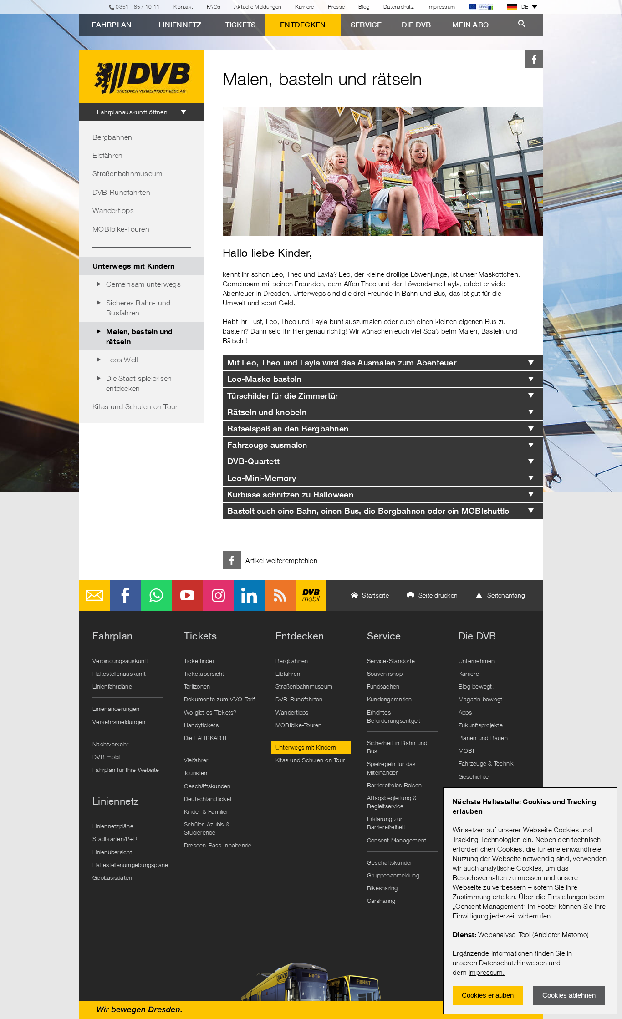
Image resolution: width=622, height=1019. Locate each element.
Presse (336, 6)
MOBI (466, 750)
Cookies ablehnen (569, 995)
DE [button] (525, 6)
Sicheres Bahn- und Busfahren (138, 308)
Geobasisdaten (112, 877)
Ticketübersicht (204, 673)
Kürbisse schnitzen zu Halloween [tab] (290, 494)
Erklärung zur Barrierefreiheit (386, 823)
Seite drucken (438, 595)
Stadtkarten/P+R (115, 838)
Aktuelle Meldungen (257, 6)
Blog (364, 6)
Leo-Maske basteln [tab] (264, 379)
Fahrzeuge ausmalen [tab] (267, 445)
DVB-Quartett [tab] (253, 461)
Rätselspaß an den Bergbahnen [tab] (287, 428)
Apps (465, 712)
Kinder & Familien (206, 811)
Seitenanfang (506, 595)
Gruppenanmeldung (393, 875)
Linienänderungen (115, 708)
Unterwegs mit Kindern (133, 265)
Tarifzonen (197, 686)
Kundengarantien (389, 699)
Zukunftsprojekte (481, 725)
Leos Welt (122, 359)
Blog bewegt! (476, 686)
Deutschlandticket (208, 798)
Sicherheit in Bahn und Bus (397, 747)
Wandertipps (113, 210)
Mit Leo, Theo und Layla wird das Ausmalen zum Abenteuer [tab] (341, 362)
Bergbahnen (112, 137)
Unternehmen (477, 660)
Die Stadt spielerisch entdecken (139, 383)
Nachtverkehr (110, 744)
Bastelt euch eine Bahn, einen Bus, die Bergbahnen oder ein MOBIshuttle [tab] (368, 511)
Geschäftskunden (207, 786)
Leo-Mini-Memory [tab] (261, 478)
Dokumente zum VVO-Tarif (219, 699)
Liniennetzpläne (112, 826)
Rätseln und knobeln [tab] (266, 412)
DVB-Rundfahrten (121, 192)
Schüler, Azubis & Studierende (206, 828)
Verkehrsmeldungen (118, 721)
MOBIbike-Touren (120, 229)
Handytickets (201, 725)
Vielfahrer (196, 760)
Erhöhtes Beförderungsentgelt (394, 716)
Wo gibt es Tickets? (210, 712)
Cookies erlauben (488, 995)
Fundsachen (383, 686)
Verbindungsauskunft (120, 660)
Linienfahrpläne (112, 686)
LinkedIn (249, 595)
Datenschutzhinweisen (513, 962)
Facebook (534, 59)
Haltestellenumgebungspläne (130, 864)
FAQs (213, 6)
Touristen (195, 772)
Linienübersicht (112, 852)
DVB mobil (311, 595)
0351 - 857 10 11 (138, 6)
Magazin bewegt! (481, 699)
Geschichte (474, 776)
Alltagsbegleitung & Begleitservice (392, 802)
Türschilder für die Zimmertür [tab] (282, 396)
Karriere (304, 6)
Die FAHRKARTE (206, 737)
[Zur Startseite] (141, 76)
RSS (280, 595)
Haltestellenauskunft (119, 673)
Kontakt (183, 6)
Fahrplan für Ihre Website (125, 769)
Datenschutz (398, 6)
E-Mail (94, 595)
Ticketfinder (199, 660)
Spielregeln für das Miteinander (391, 768)
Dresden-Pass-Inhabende (218, 845)
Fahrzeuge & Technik (486, 763)
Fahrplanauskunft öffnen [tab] (132, 112)
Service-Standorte (391, 660)
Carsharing (381, 900)
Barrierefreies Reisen (394, 785)
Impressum (486, 972)
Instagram (218, 595)
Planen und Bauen (483, 737)
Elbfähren (107, 155)
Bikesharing (382, 888)
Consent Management (397, 840)
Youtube (187, 595)
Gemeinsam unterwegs (143, 284)
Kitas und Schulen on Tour (135, 406)
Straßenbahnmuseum (127, 173)
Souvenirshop (385, 673)
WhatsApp (156, 595)
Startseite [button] (375, 595)
